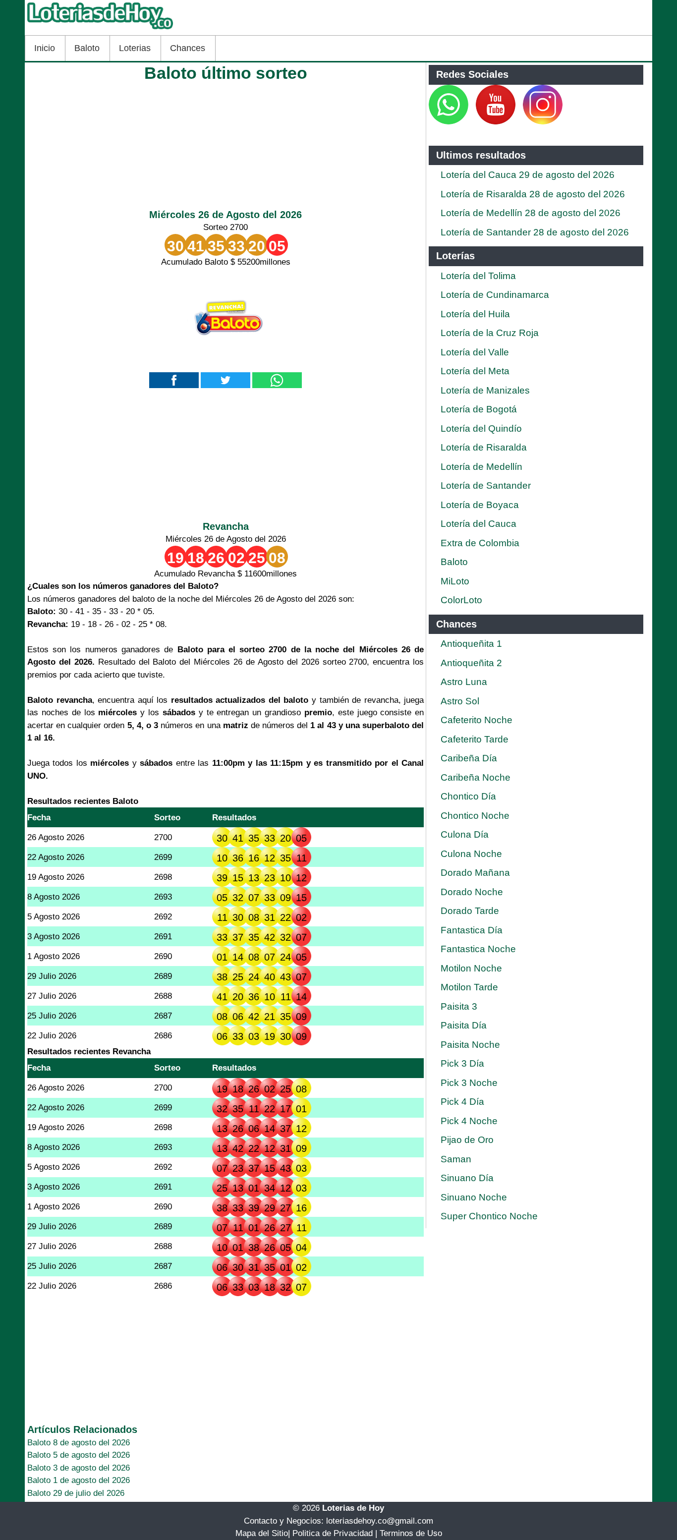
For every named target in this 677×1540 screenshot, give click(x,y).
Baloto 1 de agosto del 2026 (78, 1480)
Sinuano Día (467, 1178)
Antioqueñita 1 (471, 643)
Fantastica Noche (478, 949)
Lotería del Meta (475, 371)
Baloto (87, 48)
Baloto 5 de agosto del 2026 (78, 1455)
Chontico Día (468, 796)
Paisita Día (464, 1025)
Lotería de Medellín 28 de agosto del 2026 (531, 213)
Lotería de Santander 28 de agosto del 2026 (535, 232)
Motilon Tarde (469, 987)
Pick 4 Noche (469, 1121)
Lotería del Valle (475, 352)
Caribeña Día (469, 758)
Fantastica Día (472, 930)
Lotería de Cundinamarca (495, 294)
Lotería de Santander (486, 485)
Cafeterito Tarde (474, 739)
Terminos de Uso (411, 1533)
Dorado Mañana (475, 872)
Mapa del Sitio (261, 1533)
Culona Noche (471, 854)
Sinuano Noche (474, 1197)
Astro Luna (464, 682)
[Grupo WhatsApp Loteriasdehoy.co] (448, 121)
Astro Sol (460, 701)
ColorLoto (461, 600)
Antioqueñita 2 (471, 663)
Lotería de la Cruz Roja (490, 333)
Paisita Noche (470, 1044)
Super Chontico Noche (489, 1216)
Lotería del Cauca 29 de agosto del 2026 (528, 175)
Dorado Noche (472, 892)
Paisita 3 (459, 1006)
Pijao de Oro (467, 1140)
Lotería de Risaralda (484, 447)
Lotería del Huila (475, 314)
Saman (456, 1159)
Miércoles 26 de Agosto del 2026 (225, 214)
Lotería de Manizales (485, 390)
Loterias (135, 48)
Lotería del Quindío (481, 428)
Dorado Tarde (470, 911)
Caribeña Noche (475, 777)
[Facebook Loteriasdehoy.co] (469, 121)
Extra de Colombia (480, 543)
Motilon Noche (471, 968)
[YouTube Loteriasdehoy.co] (497, 121)
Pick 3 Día (462, 1063)
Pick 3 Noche (469, 1083)
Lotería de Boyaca (480, 505)
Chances (187, 48)
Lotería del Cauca (478, 523)
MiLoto (455, 581)
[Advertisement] (225, 143)
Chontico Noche (475, 815)
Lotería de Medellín (481, 466)
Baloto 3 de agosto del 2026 (78, 1468)
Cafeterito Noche (476, 720)
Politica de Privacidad (332, 1533)
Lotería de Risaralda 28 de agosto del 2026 (533, 194)
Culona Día (465, 834)
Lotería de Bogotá (479, 409)
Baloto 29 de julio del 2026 (75, 1493)
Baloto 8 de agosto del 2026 (78, 1442)
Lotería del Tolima (478, 276)
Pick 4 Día (462, 1101)
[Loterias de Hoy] (100, 29)
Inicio (44, 48)
